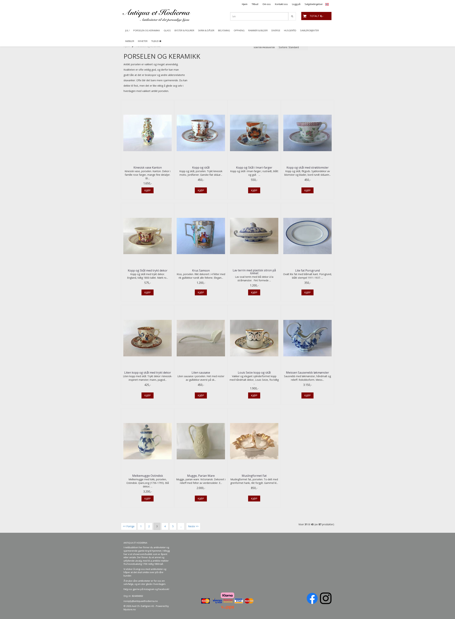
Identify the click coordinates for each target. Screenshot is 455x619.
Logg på (296, 4)
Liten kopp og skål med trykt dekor (147, 372)
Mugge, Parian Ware (201, 475)
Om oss (267, 4)
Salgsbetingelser (314, 4)
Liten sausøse (201, 372)
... (181, 526)
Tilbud (255, 4)
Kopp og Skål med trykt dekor (147, 270)
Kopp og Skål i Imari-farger (254, 167)
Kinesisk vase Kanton (147, 167)
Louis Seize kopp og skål (254, 372)
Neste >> (193, 526)
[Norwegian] (326, 4)
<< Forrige (129, 526)
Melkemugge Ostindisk (147, 475)
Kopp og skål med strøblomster (308, 167)
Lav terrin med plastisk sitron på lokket (254, 272)
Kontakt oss (281, 4)
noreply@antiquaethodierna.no (141, 601)
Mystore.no (130, 609)
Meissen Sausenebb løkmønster (307, 372)
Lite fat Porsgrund (307, 270)
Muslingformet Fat (254, 475)
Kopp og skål (201, 167)
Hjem (244, 4)
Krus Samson (201, 270)
